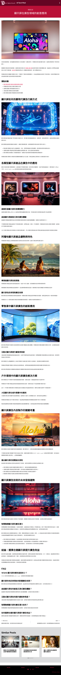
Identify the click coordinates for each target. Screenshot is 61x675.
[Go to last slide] (3, 646)
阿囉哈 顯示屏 (28, 68)
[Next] (58, 646)
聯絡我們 (23, 667)
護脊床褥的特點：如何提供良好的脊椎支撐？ (12, 622)
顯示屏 (13, 70)
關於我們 (8, 667)
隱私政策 (37, 667)
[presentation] (10, 642)
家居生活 (30, 9)
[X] (30, 669)
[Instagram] (33, 669)
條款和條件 (52, 667)
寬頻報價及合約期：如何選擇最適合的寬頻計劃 (48, 622)
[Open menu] (59, 3)
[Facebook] (28, 669)
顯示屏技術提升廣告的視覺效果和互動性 (13, 84)
